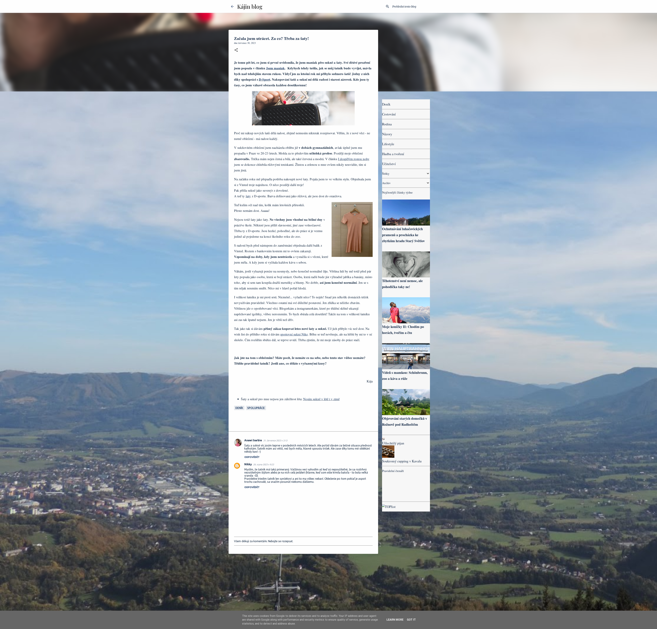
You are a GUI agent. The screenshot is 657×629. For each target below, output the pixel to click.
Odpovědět (252, 457)
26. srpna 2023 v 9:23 (263, 464)
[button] (236, 50)
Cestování (389, 114)
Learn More (395, 619)
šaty (248, 196)
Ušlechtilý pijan (393, 443)
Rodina (387, 124)
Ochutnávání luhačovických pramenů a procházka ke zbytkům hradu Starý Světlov (403, 234)
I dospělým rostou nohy (353, 159)
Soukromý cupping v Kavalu (402, 461)
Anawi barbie (253, 440)
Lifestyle (388, 144)
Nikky (248, 464)
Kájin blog (249, 6)
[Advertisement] (303, 583)
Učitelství (389, 163)
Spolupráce (256, 407)
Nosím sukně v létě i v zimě (321, 399)
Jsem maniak (275, 68)
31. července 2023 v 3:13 (275, 440)
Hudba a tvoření (393, 154)
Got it (411, 619)
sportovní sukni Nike (294, 334)
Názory (387, 134)
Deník (239, 407)
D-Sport (264, 79)
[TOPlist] (389, 506)
